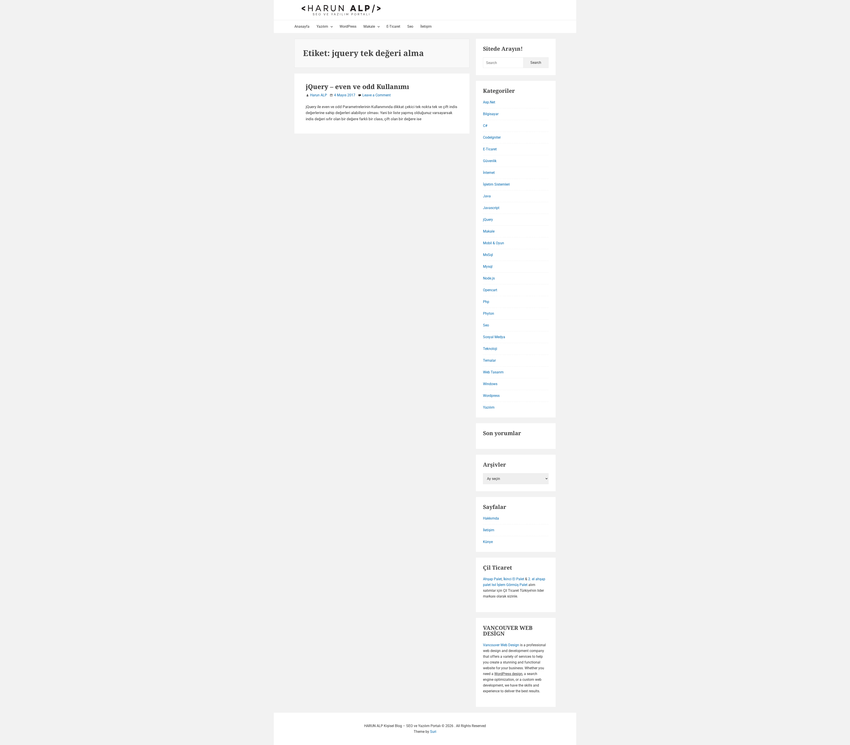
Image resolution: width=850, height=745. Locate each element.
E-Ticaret (490, 149)
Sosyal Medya (494, 337)
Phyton (488, 313)
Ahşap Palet (492, 579)
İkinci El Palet (513, 579)
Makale (489, 231)
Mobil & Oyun (493, 243)
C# (485, 126)
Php (486, 302)
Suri (433, 731)
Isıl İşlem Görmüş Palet (509, 585)
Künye (488, 542)
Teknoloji (490, 349)
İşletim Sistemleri (496, 184)
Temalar (489, 360)
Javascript (491, 208)
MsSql (488, 255)
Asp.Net (489, 102)
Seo (486, 325)
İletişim (488, 530)
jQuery (488, 219)
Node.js (489, 278)
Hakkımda (491, 518)
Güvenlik (489, 161)
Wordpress (491, 396)
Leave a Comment (376, 95)
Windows (490, 384)
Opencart (490, 290)
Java (487, 196)
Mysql (488, 266)
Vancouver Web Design (501, 645)
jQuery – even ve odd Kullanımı (357, 86)
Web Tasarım (493, 372)
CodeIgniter (492, 137)
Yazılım (489, 407)
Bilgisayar (490, 114)
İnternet (489, 173)
